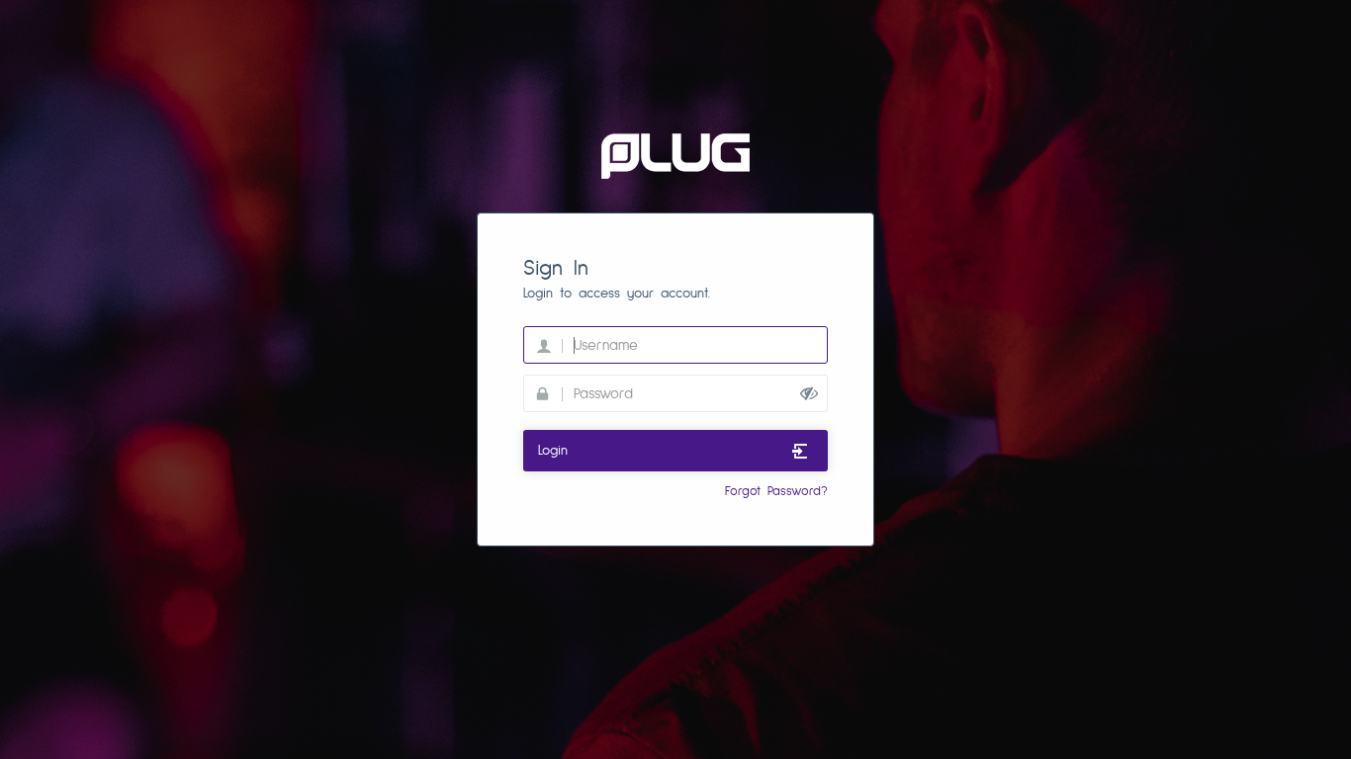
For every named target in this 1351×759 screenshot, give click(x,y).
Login (553, 450)
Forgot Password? (776, 491)
